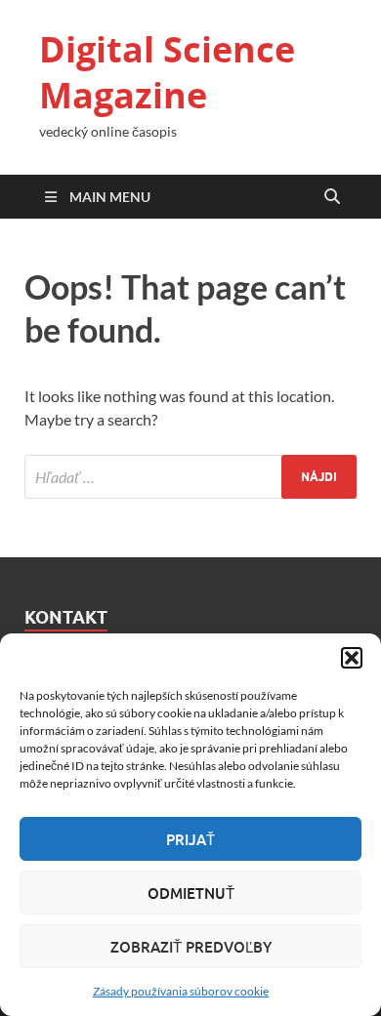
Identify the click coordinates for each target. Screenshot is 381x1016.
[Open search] (332, 197)
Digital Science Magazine (167, 72)
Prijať (190, 839)
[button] (351, 658)
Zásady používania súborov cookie (181, 991)
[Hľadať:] (190, 477)
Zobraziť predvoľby (191, 946)
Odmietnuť (191, 893)
